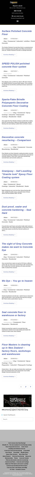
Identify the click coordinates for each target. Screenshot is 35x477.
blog (5, 41)
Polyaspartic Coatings (25, 365)
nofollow (27, 41)
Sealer (19, 116)
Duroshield (16, 452)
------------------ (8, 112)
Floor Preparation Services (13, 446)
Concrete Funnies (24, 458)
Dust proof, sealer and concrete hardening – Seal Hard (16, 209)
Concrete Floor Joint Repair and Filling (17, 467)
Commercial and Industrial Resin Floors (16, 465)
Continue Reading (10, 54)
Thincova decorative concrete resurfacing (17, 460)
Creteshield (26, 450)
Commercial (11, 41)
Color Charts (24, 446)
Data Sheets (8, 452)
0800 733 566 (17, 11)
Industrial (20, 41)
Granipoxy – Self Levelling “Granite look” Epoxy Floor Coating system (17, 174)
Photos (16, 458)
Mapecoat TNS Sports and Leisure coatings (16, 463)
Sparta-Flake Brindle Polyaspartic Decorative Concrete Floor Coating (15, 102)
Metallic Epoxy (24, 452)
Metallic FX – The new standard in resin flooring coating (16, 445)
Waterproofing (9, 458)
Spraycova (28, 456)
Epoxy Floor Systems (12, 454)
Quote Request (7, 456)
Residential (12, 116)
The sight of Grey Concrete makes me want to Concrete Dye (17, 246)
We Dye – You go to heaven (17, 281)
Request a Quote (17, 6)
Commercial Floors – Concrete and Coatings (17, 462)
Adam (5, 38)
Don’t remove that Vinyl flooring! (16, 443)
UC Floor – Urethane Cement (17, 469)
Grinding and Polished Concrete (16, 448)
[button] (17, 21)
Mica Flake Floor (23, 454)
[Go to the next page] (30, 387)
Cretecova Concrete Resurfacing (13, 450)
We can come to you (17, 16)
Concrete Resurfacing (18, 456)
